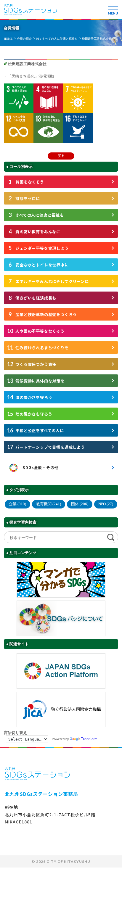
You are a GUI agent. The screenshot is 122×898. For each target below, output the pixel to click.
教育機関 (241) (48, 504)
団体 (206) (79, 504)
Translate (89, 739)
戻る (61, 156)
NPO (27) (105, 504)
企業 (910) (17, 504)
